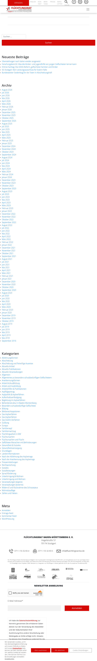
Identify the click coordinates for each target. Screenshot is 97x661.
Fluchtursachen (8, 436)
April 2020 (6, 304)
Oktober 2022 (7, 219)
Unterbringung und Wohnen (13, 479)
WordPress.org (8, 519)
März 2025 (6, 137)
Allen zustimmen (41, 650)
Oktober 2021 (7, 253)
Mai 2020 (6, 301)
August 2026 (7, 89)
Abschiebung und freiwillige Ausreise (17, 363)
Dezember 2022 (8, 214)
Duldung (5, 422)
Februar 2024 (7, 174)
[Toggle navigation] (88, 9)
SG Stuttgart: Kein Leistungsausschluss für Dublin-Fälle (24, 70)
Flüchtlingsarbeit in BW (11, 434)
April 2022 (6, 236)
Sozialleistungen (8, 470)
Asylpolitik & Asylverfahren (13, 394)
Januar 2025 (7, 143)
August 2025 (7, 123)
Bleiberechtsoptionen (11, 411)
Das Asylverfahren (9, 414)
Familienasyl (7, 428)
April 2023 (6, 202)
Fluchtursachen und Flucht (13, 439)
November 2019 (8, 318)
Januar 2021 (7, 278)
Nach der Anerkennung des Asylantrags (18, 459)
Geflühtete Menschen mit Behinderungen (19, 442)
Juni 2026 (6, 95)
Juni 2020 (6, 298)
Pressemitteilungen (10, 462)
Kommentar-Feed (9, 516)
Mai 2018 (6, 338)
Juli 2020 (5, 295)
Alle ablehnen (60, 650)
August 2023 (7, 191)
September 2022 (9, 222)
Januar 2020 (7, 312)
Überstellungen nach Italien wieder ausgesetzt (21, 61)
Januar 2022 (7, 245)
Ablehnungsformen (10, 358)
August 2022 (7, 225)
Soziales (5, 468)
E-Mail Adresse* (15, 600)
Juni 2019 (6, 329)
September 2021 (9, 256)
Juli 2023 (5, 194)
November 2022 (8, 216)
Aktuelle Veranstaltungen (12, 372)
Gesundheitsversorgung (12, 448)
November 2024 (8, 149)
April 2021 (6, 270)
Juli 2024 (5, 160)
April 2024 (6, 168)
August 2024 (7, 157)
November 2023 (8, 183)
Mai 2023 (6, 199)
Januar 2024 (7, 177)
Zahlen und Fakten (9, 493)
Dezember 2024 (8, 146)
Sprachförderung (9, 473)
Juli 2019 (5, 326)
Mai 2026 (6, 98)
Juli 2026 (5, 92)
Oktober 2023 (7, 185)
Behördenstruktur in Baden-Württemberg (19, 403)
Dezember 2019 (8, 315)
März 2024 (6, 171)
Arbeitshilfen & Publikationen (14, 389)
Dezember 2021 (8, 247)
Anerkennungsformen (11, 380)
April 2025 (6, 135)
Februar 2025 (7, 140)
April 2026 (6, 101)
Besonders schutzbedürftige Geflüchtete (19, 405)
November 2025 (8, 115)
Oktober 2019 (7, 321)
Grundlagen (7, 451)
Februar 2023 (7, 208)
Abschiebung (7, 360)
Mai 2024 (6, 166)
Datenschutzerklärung (28, 620)
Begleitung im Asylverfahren (13, 400)
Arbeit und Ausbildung (11, 386)
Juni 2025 (6, 129)
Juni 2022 (6, 230)
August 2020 (7, 293)
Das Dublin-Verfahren (11, 420)
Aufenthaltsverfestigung (11, 397)
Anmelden (6, 510)
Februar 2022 (7, 242)
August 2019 (7, 324)
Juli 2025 (5, 126)
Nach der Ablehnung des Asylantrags (17, 456)
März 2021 (6, 273)
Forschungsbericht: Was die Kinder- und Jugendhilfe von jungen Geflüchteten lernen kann (39, 64)
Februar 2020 (7, 309)
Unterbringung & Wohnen (12, 476)
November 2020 (8, 284)
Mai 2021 (6, 267)
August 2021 (7, 259)
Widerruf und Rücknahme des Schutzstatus (20, 487)
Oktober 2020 (7, 287)
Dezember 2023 (8, 180)
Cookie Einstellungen (80, 650)
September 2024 (9, 154)
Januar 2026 (7, 109)
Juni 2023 (6, 197)
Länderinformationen (11, 453)
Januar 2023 (7, 211)
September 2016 (9, 340)
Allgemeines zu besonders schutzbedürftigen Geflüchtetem (27, 377)
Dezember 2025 (8, 112)
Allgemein (6, 374)
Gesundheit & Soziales (11, 445)
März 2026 (6, 104)
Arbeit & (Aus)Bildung (11, 383)
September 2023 (9, 188)
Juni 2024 (6, 163)
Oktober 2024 (7, 152)
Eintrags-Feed (7, 513)
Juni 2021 (6, 264)
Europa (5, 425)
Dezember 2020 (8, 281)
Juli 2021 (5, 262)
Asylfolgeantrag (8, 391)
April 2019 (6, 335)
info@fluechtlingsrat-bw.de (73, 551)
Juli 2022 (5, 228)
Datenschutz (17, 648)
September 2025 (9, 121)
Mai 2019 (6, 332)
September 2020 (9, 290)
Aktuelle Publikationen (11, 369)
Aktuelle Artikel (8, 366)
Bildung (5, 408)
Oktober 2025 (7, 118)
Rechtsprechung (8, 465)
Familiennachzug (9, 431)
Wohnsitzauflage (8, 490)
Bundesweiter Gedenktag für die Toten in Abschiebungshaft (27, 72)
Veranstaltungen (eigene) (12, 482)
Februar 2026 (7, 106)
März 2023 (6, 205)
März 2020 (6, 307)
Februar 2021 (7, 276)
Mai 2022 (6, 233)
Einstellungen (9, 659)
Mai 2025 (6, 132)
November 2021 (8, 250)
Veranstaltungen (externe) (12, 484)
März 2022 (6, 239)
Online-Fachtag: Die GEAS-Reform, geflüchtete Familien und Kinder (30, 67)
